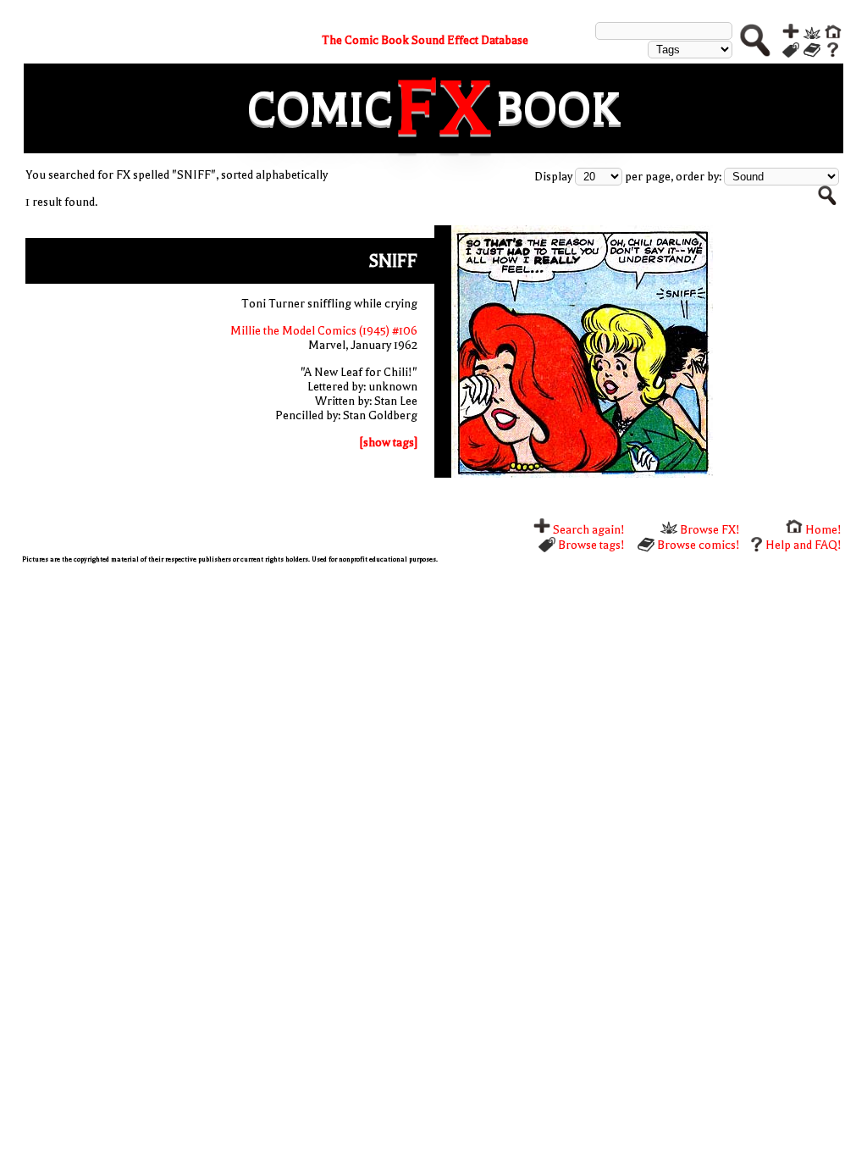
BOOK (558, 109)
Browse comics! (697, 545)
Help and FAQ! (803, 545)
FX (444, 108)
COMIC (320, 109)
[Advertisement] (434, 694)
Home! (822, 530)
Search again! (587, 530)
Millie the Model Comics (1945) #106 (323, 331)
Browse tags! (590, 545)
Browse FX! (708, 530)
